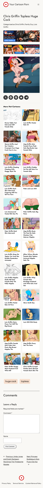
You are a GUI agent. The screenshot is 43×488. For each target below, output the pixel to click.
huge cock (10, 381)
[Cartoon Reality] (21, 41)
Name (5, 436)
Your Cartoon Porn (19, 4)
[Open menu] (38, 4)
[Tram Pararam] (21, 53)
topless (25, 381)
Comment (7, 413)
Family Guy (29, 24)
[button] (5, 97)
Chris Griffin (19, 24)
